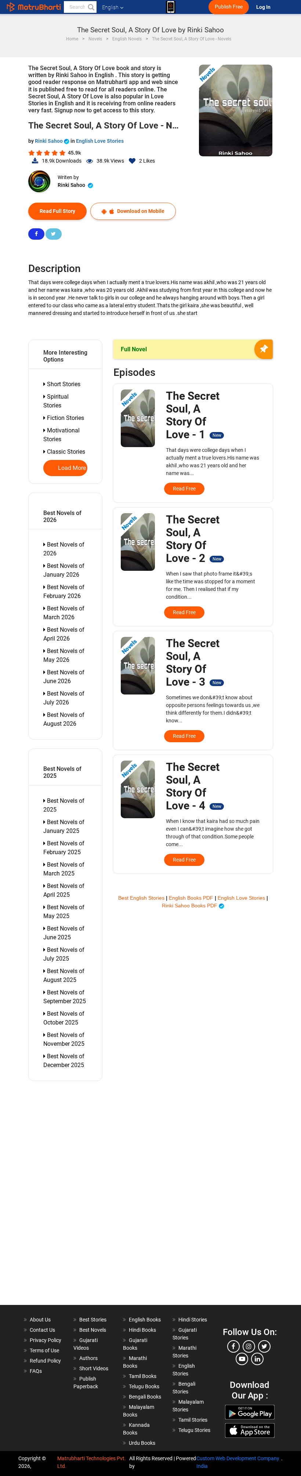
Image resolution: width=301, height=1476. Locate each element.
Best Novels (92, 1330)
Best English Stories (142, 898)
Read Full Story (57, 211)
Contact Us (42, 1330)
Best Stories (92, 1320)
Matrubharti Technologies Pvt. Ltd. (91, 1462)
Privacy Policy (45, 1340)
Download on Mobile (140, 211)
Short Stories (63, 384)
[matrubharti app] (170, 7)
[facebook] (233, 1346)
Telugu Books (144, 1386)
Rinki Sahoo (49, 141)
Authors (88, 1358)
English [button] (110, 7)
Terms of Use (44, 1350)
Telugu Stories (194, 1430)
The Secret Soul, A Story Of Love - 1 (193, 415)
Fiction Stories (65, 417)
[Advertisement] (69, 1195)
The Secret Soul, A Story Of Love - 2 (193, 539)
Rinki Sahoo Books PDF (190, 906)
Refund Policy (45, 1361)
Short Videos (93, 1368)
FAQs (36, 1371)
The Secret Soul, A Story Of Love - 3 (193, 662)
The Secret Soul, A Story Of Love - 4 (193, 786)
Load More (72, 468)
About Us (40, 1320)
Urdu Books (142, 1443)
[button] (91, 7)
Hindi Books (142, 1330)
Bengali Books (145, 1397)
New (217, 435)
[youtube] (242, 1359)
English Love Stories (100, 141)
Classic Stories (65, 451)
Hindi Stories (192, 1320)
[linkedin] (257, 1359)
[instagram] (249, 1346)
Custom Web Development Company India (237, 1462)
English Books (145, 1320)
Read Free (184, 489)
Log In (264, 7)
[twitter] (264, 1346)
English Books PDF (192, 898)
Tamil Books (142, 1376)
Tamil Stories (192, 1420)
